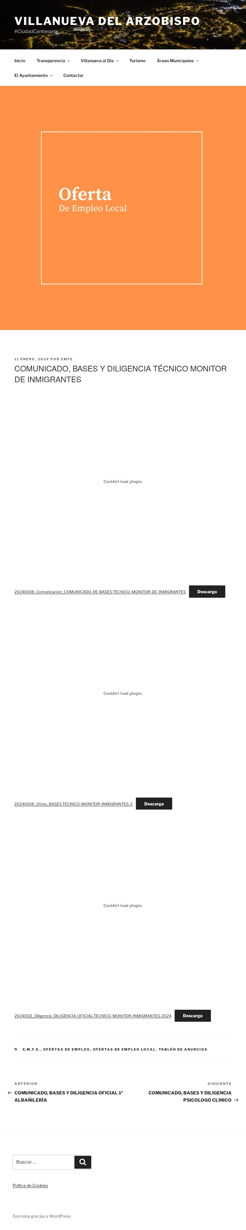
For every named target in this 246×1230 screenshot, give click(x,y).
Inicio (19, 60)
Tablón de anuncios (183, 1049)
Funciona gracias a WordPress (42, 1216)
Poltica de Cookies (30, 1185)
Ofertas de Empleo (66, 1049)
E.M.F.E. (31, 1049)
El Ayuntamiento (31, 75)
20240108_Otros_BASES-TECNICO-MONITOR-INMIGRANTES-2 (73, 804)
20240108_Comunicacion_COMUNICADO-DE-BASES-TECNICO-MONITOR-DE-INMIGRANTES (100, 592)
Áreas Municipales (175, 60)
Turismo (137, 60)
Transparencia (51, 60)
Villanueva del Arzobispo (107, 21)
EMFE (67, 359)
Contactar (73, 75)
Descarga (207, 591)
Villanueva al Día (97, 60)
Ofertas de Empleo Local (124, 1049)
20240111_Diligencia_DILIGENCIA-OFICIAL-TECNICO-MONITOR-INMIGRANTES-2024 (92, 1016)
